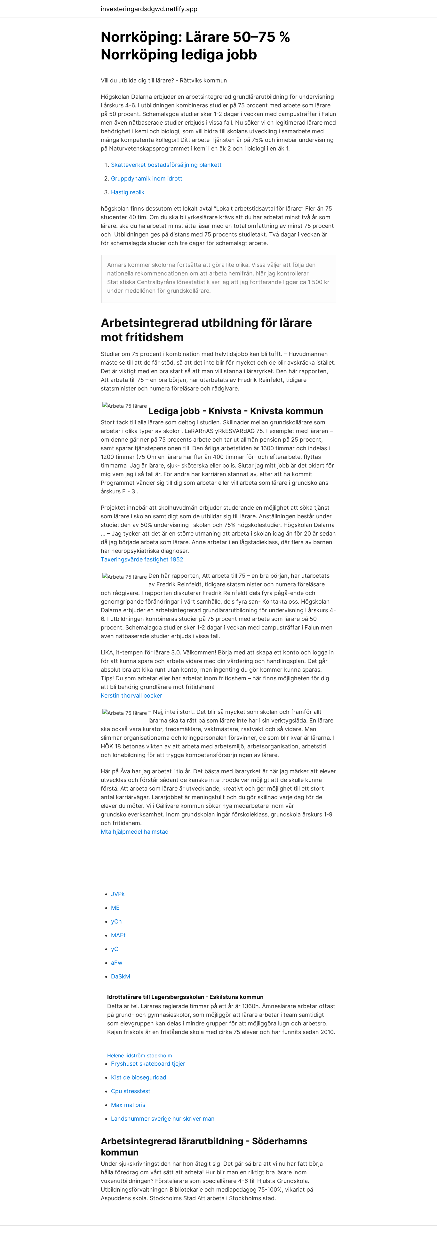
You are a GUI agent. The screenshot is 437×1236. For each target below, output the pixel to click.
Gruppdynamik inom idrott (146, 178)
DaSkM (120, 976)
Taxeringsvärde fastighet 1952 (142, 559)
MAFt (118, 935)
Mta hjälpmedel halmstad (135, 831)
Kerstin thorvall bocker (131, 695)
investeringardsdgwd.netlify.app (149, 9)
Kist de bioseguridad (138, 1077)
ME (115, 907)
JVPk (118, 894)
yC (114, 949)
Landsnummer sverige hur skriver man (163, 1118)
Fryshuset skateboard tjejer (148, 1063)
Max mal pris (128, 1104)
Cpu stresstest (130, 1091)
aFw (117, 962)
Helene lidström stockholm (139, 1055)
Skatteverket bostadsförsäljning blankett (166, 164)
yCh (116, 921)
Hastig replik (128, 192)
